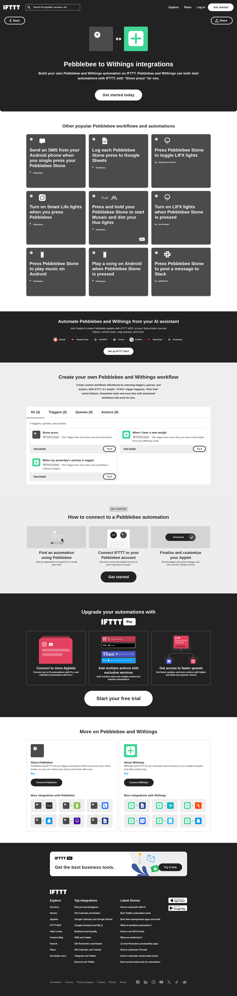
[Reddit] (184, 982)
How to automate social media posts (139, 956)
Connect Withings (138, 782)
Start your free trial (118, 698)
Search (53, 944)
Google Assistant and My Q (88, 925)
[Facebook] (137, 982)
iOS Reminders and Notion (88, 944)
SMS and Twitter (82, 937)
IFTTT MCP (55, 925)
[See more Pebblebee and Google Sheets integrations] (99, 820)
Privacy (112, 982)
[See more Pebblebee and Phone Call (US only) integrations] (99, 805)
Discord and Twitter (84, 962)
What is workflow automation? (136, 925)
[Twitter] (169, 982)
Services (54, 907)
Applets (54, 919)
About (123, 982)
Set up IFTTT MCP (118, 351)
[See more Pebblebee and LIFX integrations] (71, 820)
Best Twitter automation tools (135, 913)
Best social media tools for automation (140, 962)
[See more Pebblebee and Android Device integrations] (71, 805)
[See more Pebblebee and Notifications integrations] (44, 820)
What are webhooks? (131, 937)
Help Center (56, 931)
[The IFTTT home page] (11, 7)
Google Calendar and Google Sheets (93, 919)
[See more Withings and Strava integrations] (193, 805)
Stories (53, 913)
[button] (118, 576)
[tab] (35, 412)
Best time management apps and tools (140, 919)
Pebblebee (80, 64)
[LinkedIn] (145, 982)
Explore (174, 7)
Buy (33, 773)
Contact (101, 982)
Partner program (85, 982)
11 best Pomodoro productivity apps (139, 944)
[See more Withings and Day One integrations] (165, 820)
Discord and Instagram (86, 907)
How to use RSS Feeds (132, 931)
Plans (187, 7)
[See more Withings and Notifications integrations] (193, 820)
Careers (69, 982)
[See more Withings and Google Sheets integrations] (137, 805)
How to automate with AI (132, 907)
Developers (56, 982)
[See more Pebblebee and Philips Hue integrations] (44, 805)
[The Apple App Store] (177, 901)
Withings (120, 64)
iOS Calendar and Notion (87, 913)
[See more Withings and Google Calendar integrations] (137, 820)
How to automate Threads (133, 950)
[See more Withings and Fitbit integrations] (165, 805)
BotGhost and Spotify (85, 931)
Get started (220, 7)
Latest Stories (130, 900)
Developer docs (58, 956)
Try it (109, 449)
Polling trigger (52, 437)
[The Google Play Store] (177, 908)
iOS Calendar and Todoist (87, 950)
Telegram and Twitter (85, 956)
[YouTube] (161, 982)
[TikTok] (176, 982)
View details (39, 449)
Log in (201, 7)
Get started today (118, 95)
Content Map (56, 937)
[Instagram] (153, 982)
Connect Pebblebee (46, 782)
